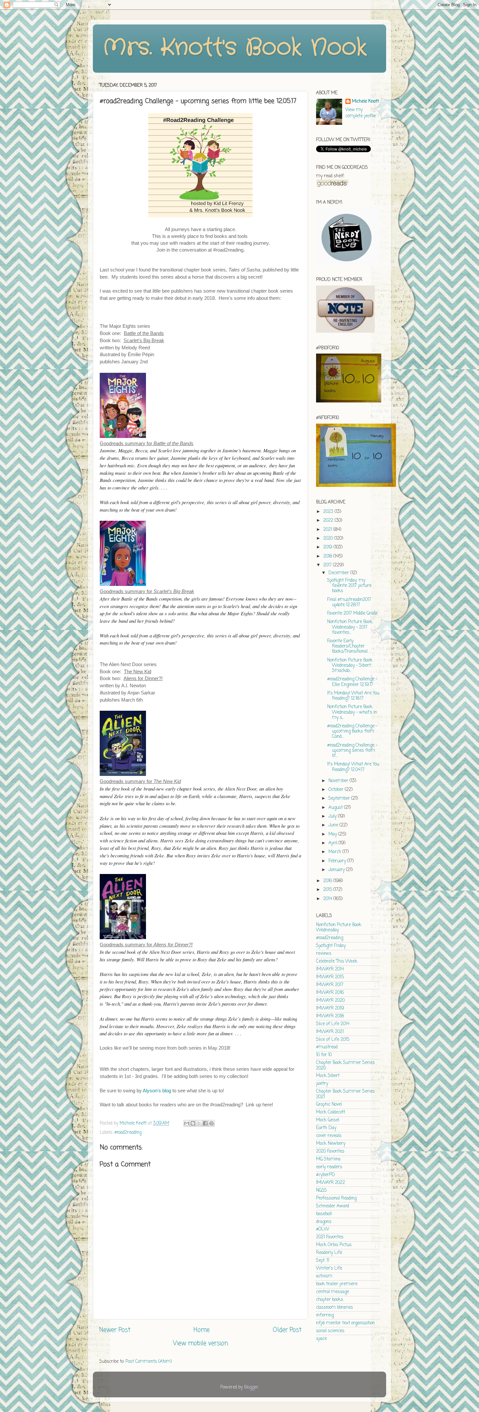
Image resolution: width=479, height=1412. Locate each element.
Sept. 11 (322, 1260)
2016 (328, 881)
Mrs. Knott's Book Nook (235, 48)
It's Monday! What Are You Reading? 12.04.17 (353, 767)
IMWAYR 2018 (330, 1016)
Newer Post (114, 1330)
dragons (323, 1221)
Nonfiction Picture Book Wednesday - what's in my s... (352, 712)
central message (332, 1291)
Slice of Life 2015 (332, 1039)
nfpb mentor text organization (345, 1323)
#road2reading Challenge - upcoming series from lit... (352, 750)
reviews (323, 953)
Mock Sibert (328, 1075)
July (333, 816)
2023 (329, 511)
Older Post (287, 1330)
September (339, 798)
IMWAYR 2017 (329, 985)
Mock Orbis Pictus (334, 1245)
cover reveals (328, 1135)
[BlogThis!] (193, 1123)
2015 (328, 889)
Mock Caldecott (330, 1112)
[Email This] (186, 1123)
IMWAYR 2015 (330, 977)
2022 (329, 520)
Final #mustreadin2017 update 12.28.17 (349, 602)
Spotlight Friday (331, 945)
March (335, 852)
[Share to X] (199, 1123)
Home (202, 1330)
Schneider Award (332, 1206)
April (333, 843)
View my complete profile (360, 113)
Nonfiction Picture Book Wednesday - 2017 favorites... (349, 627)
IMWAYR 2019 (330, 1008)
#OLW (322, 1229)
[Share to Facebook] (205, 1123)
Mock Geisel (327, 1120)
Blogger (251, 1387)
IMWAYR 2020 (330, 1000)
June (334, 825)
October (336, 789)
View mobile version (200, 1343)
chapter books (329, 1299)
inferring (325, 1315)
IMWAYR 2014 (330, 969)
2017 (328, 565)
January (337, 869)
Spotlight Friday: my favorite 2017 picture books (349, 585)
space (321, 1338)
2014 (328, 898)
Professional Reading (336, 1198)
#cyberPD (325, 1175)
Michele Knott (365, 102)
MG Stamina (328, 1159)
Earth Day (326, 1128)
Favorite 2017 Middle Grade (352, 613)
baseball (324, 1214)
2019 (328, 547)
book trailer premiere (336, 1284)
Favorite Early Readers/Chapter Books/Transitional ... (349, 646)
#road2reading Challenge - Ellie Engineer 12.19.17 (352, 682)
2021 (328, 529)
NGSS (321, 1190)
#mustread (327, 1047)
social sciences (330, 1331)
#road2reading (127, 1132)
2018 (328, 556)
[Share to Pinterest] (211, 1123)
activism (324, 1276)
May (333, 834)
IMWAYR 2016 (330, 992)
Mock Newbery (330, 1143)
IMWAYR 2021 (330, 1031)
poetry (322, 1083)
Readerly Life (329, 1252)
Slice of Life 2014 (332, 1024)
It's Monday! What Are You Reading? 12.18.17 (353, 696)
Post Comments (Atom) (148, 1361)
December (339, 573)
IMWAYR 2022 (330, 1182)
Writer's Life (329, 1268)
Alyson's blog (157, 1090)
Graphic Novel (329, 1104)
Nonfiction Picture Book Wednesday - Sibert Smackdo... (349, 665)
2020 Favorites (330, 1151)
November (339, 781)
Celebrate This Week (336, 961)
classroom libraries (334, 1307)
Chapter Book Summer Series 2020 (345, 1065)
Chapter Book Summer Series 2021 (345, 1094)
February (337, 861)
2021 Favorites (329, 1237)
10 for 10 (324, 1055)
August (336, 807)
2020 (328, 538)
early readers (329, 1167)
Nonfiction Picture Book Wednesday (338, 928)
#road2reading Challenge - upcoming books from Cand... (352, 731)
